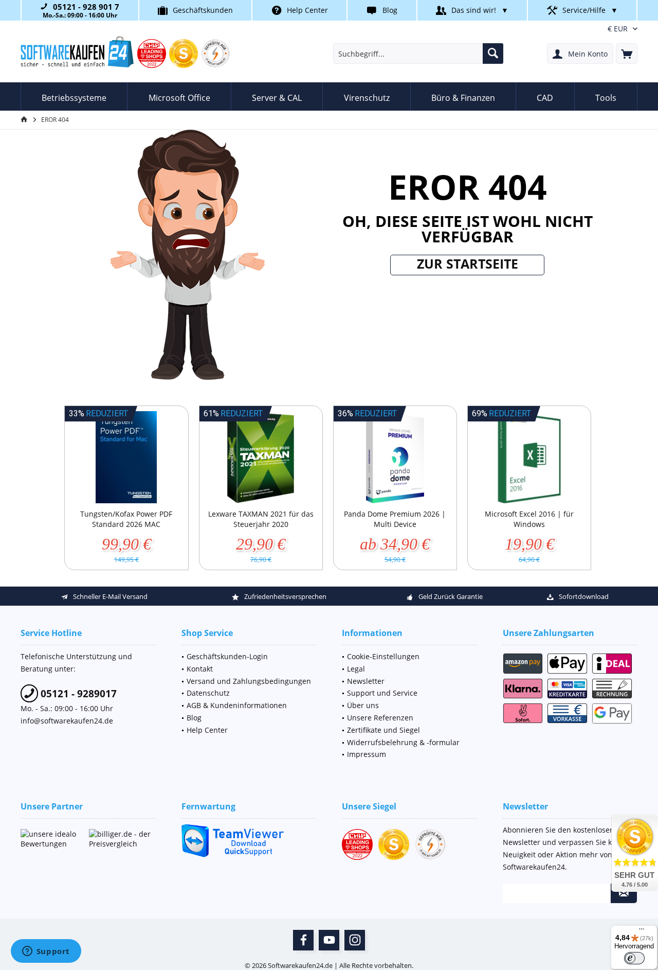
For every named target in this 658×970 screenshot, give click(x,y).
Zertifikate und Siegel (383, 730)
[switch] (634, 958)
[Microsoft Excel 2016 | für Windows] (529, 457)
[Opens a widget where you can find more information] (45, 952)
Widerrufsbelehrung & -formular (403, 742)
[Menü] (641, 931)
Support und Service (382, 693)
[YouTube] (329, 940)
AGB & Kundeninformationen (237, 705)
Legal (356, 669)
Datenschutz (208, 693)
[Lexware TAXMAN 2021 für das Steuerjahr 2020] (261, 457)
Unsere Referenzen (380, 717)
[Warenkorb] (626, 53)
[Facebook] (303, 940)
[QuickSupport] (249, 840)
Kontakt (200, 669)
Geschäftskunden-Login (227, 656)
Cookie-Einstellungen (383, 656)
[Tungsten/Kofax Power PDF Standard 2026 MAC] (126, 457)
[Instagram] (354, 940)
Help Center (307, 10)
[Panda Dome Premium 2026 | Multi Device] (395, 457)
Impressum (366, 754)
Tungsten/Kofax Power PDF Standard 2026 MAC (126, 519)
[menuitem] (626, 53)
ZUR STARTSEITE (467, 263)
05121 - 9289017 (77, 693)
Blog (389, 10)
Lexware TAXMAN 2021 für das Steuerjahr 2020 (261, 519)
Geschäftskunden (203, 10)
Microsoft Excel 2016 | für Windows (529, 519)
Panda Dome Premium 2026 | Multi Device (395, 519)
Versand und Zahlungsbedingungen (249, 681)
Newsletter (366, 681)
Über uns (363, 705)
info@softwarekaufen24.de (67, 721)
